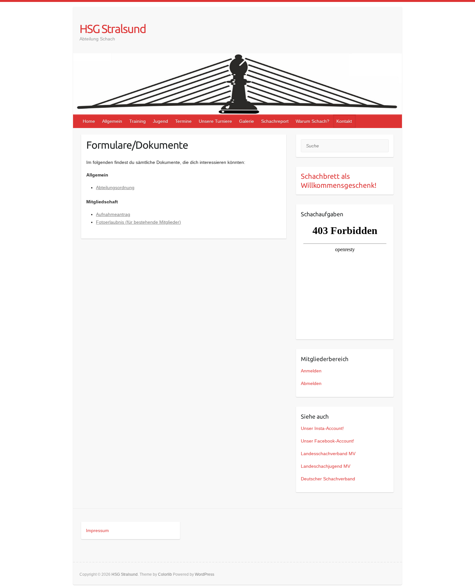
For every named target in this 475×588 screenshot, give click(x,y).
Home (89, 121)
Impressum (97, 530)
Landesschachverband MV (328, 453)
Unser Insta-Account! (322, 428)
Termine (183, 121)
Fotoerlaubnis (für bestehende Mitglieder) (138, 222)
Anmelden (311, 370)
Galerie (246, 121)
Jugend (160, 121)
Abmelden (311, 383)
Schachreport (275, 121)
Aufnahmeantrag (113, 214)
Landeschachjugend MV (325, 466)
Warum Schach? (312, 121)
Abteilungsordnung (115, 187)
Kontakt (344, 121)
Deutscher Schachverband (328, 478)
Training (137, 121)
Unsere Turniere (215, 121)
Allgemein (112, 121)
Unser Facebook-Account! (327, 441)
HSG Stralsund (112, 28)
